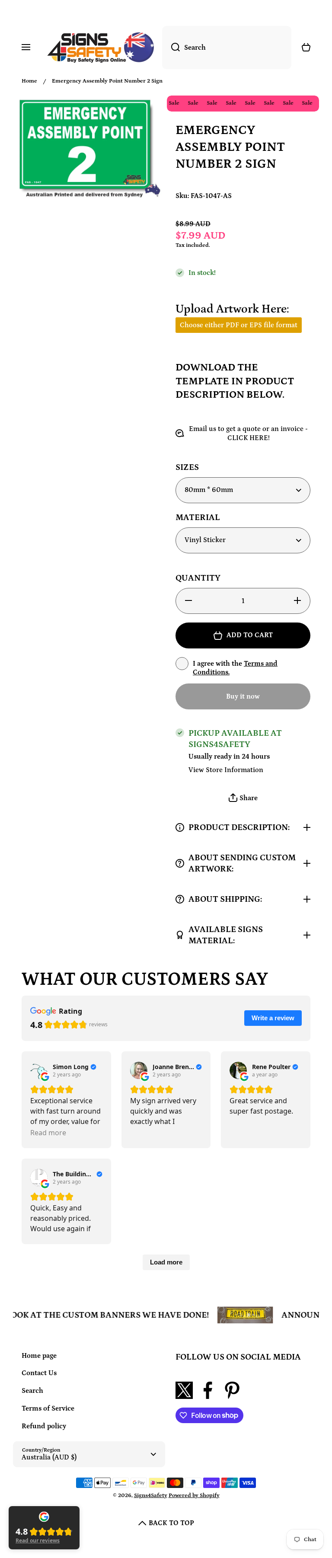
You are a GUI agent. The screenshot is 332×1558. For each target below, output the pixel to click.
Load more (166, 1262)
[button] (243, 798)
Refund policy (44, 1426)
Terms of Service (48, 1408)
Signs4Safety (150, 1495)
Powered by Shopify (194, 1495)
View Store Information (225, 770)
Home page (39, 1356)
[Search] (171, 47)
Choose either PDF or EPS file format (238, 325)
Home (29, 81)
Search (32, 1391)
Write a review (273, 1018)
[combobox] (226, 47)
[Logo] (100, 47)
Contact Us (39, 1373)
